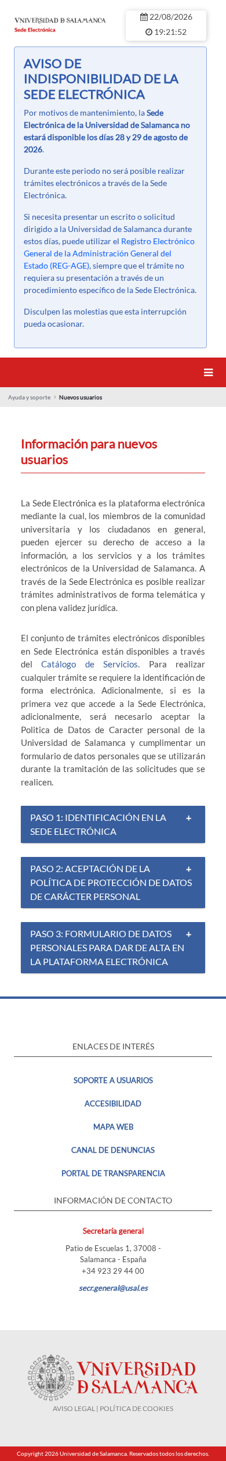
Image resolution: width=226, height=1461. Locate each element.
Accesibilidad (113, 1103)
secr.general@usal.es (113, 1287)
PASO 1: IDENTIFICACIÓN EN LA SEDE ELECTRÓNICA (98, 824)
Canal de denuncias (113, 1150)
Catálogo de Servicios (89, 664)
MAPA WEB (113, 1126)
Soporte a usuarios (113, 1080)
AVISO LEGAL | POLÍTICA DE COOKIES (113, 1408)
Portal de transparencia (113, 1173)
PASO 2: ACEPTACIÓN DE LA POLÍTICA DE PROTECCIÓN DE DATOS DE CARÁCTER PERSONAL (111, 882)
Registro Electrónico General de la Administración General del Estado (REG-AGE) (109, 253)
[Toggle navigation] (210, 372)
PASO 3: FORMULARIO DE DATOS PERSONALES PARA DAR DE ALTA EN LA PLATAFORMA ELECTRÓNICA (107, 947)
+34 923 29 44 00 (113, 1271)
